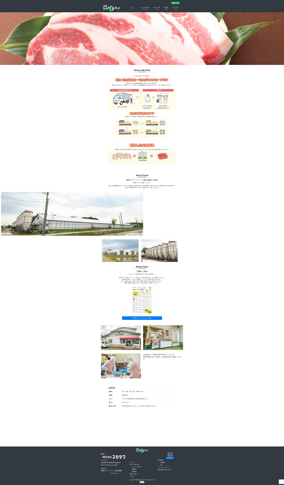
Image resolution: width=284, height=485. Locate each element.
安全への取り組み (145, 8)
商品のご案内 (157, 8)
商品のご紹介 (133, 473)
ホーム (132, 8)
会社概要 (166, 8)
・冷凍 (131, 476)
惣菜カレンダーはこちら (141, 318)
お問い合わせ (175, 8)
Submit (142, 482)
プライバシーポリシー (164, 467)
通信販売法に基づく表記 (164, 469)
